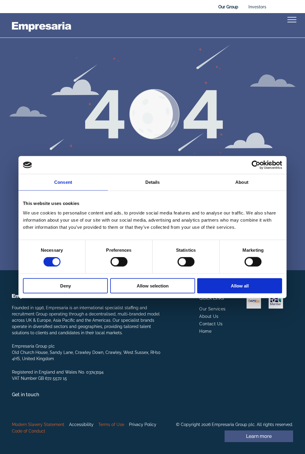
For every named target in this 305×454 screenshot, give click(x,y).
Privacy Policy (142, 424)
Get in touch (25, 394)
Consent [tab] (63, 182)
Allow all (240, 285)
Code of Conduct (28, 431)
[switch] (119, 262)
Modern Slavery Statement (38, 424)
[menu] (292, 19)
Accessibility (81, 424)
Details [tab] (152, 182)
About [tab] (241, 182)
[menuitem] (222, 309)
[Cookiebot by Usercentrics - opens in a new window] (256, 165)
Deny (65, 285)
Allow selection (153, 285)
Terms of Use (111, 424)
